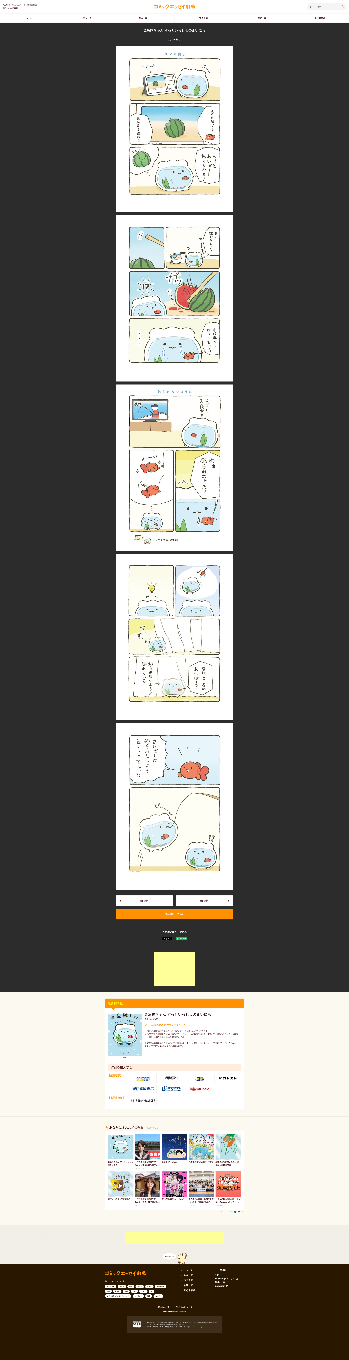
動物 (126, 1291)
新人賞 (117, 1291)
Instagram (220, 1286)
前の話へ (144, 900)
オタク (122, 1286)
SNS (134, 1291)
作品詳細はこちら (174, 914)
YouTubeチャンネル (225, 1279)
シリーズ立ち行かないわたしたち (118, 1296)
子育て (143, 1291)
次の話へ (204, 900)
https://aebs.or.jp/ (197, 1327)
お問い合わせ (161, 1307)
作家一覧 (261, 18)
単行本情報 (320, 18)
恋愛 (148, 1296)
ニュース (87, 18)
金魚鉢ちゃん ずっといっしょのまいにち (178, 1014)
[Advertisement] (174, 969)
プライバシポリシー (182, 1307)
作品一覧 (142, 18)
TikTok (218, 1282)
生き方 (149, 1286)
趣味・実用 (160, 1286)
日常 (130, 1286)
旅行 (108, 1291)
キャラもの (138, 1296)
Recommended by (227, 1212)
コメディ (158, 1296)
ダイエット (110, 1286)
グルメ (139, 1286)
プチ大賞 (203, 18)
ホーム (29, 18)
